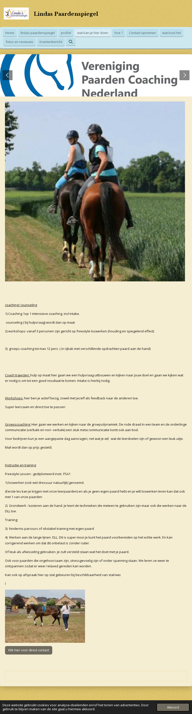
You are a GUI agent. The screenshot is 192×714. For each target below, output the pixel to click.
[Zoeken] (71, 41)
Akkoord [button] (173, 707)
